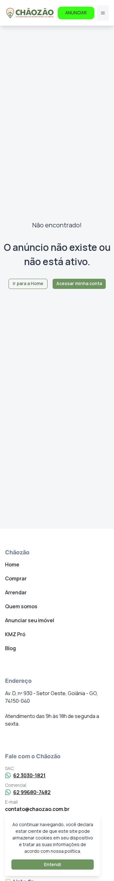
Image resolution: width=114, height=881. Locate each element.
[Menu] (103, 13)
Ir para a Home (28, 283)
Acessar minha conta (79, 283)
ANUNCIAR (76, 13)
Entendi (52, 864)
